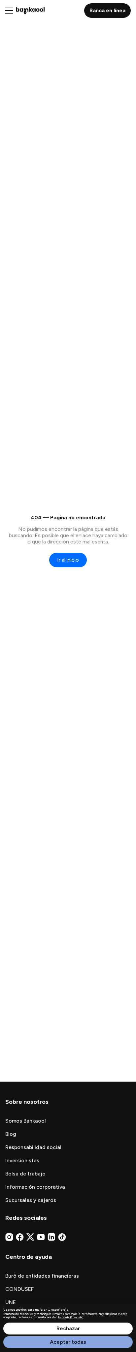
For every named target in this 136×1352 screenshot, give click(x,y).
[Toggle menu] (9, 11)
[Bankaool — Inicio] (30, 10)
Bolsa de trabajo (25, 1174)
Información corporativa (35, 1187)
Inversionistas (22, 1160)
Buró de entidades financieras (42, 1276)
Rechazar (68, 1328)
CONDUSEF (19, 1289)
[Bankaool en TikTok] (62, 1237)
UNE (10, 1302)
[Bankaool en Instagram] (9, 1237)
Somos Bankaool (25, 1121)
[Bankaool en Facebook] (20, 1237)
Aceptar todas (68, 1342)
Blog (10, 1134)
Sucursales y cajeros (30, 1200)
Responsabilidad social (33, 1147)
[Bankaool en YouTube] (41, 1237)
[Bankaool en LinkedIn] (51, 1237)
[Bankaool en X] (30, 1237)
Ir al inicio (68, 560)
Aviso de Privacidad (70, 1317)
